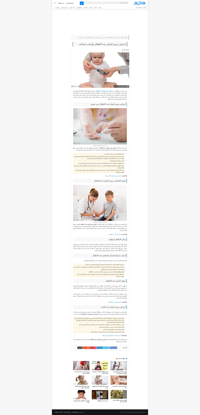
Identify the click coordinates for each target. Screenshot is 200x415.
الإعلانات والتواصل (58, 412)
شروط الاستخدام (67, 412)
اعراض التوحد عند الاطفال (114, 302)
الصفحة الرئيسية (69, 3)
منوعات (58, 7)
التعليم (95, 7)
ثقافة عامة (85, 7)
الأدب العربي (71, 7)
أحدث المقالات (61, 3)
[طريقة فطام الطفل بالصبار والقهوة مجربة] (100, 380)
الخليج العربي (79, 7)
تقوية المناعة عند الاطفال (115, 234)
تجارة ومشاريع (64, 7)
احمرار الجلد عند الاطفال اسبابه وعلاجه (111, 335)
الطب (118, 37)
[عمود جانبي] (54, 3)
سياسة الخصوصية (75, 412)
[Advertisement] (100, 22)
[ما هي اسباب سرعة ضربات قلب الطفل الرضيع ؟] (81, 365)
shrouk (127, 49)
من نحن (82, 412)
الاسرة (99, 7)
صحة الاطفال (111, 37)
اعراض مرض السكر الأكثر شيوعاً (113, 175)
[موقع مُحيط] (139, 3)
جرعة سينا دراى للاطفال (102, 400)
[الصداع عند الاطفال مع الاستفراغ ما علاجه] (81, 394)
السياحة (90, 7)
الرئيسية (123, 37)
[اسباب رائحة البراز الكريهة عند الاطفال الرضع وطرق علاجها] (119, 365)
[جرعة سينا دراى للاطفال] (100, 394)
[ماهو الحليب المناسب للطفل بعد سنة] (119, 380)
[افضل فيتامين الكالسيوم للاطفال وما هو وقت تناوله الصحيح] (81, 380)
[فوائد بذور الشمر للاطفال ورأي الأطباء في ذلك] (119, 394)
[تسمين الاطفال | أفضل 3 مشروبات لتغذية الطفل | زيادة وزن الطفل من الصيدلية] (100, 365)
